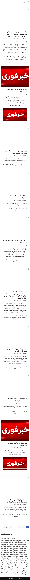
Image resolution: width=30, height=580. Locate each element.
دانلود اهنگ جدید (11, 540)
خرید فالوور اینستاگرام (7, 546)
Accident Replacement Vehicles (10, 574)
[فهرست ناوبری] (2, 2)
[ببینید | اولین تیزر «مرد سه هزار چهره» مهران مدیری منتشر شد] (15, 138)
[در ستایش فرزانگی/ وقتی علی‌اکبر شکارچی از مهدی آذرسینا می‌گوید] (15, 487)
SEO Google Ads (6, 576)
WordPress (11, 578)
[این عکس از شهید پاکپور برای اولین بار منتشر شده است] (15, 182)
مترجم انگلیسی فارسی (12, 554)
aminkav (24, 41)
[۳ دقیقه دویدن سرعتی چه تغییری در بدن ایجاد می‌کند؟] (15, 227)
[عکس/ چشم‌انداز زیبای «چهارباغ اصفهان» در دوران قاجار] (15, 385)
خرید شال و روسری (6, 572)
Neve (20, 578)
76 (10, 527)
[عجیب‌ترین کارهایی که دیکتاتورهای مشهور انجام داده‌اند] (15, 336)
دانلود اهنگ (26, 540)
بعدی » (5, 527)
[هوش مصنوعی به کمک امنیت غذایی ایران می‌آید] (15, 76)
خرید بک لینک (19, 540)
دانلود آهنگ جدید (8, 564)
